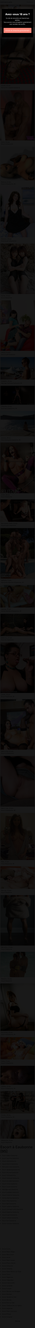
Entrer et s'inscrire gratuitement (17, 30)
